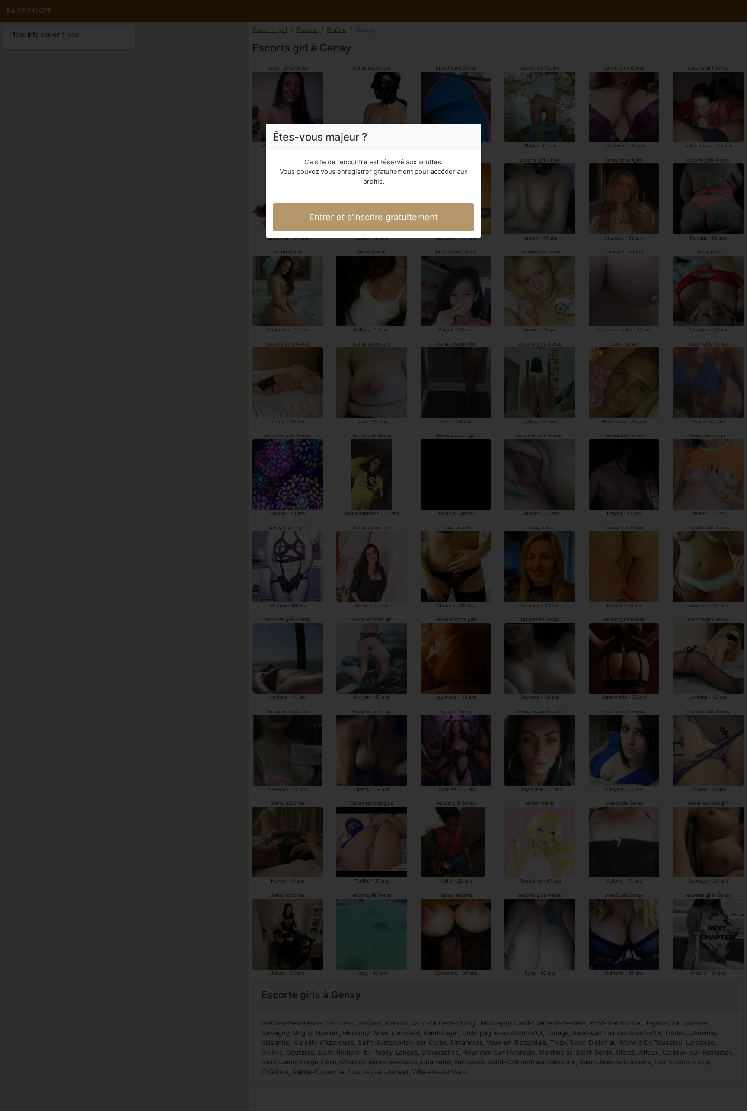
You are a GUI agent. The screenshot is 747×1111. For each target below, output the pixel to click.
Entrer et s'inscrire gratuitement (373, 217)
